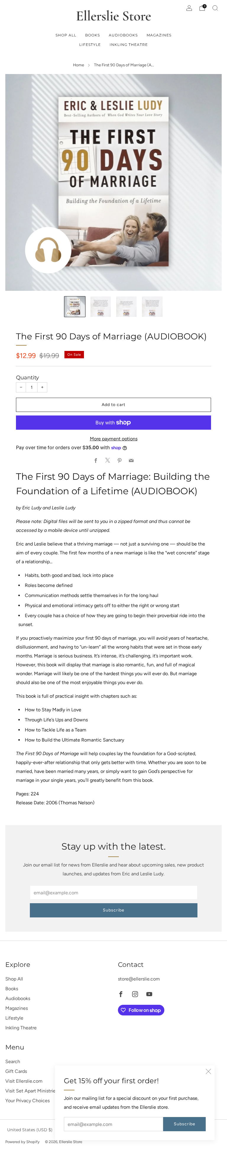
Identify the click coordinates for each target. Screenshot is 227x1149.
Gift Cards (16, 1071)
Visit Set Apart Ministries (31, 1091)
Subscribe (184, 1123)
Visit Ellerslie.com (24, 1081)
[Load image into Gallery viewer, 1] (74, 306)
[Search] (215, 8)
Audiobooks (123, 35)
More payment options (113, 439)
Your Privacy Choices (27, 1100)
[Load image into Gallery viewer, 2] (100, 306)
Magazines (159, 35)
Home (78, 64)
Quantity (27, 377)
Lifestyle (90, 44)
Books (92, 35)
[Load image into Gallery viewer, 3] (126, 306)
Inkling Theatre (129, 44)
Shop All (66, 35)
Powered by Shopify (22, 1142)
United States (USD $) (30, 1129)
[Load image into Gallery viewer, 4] (152, 306)
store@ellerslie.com (139, 979)
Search (12, 1061)
